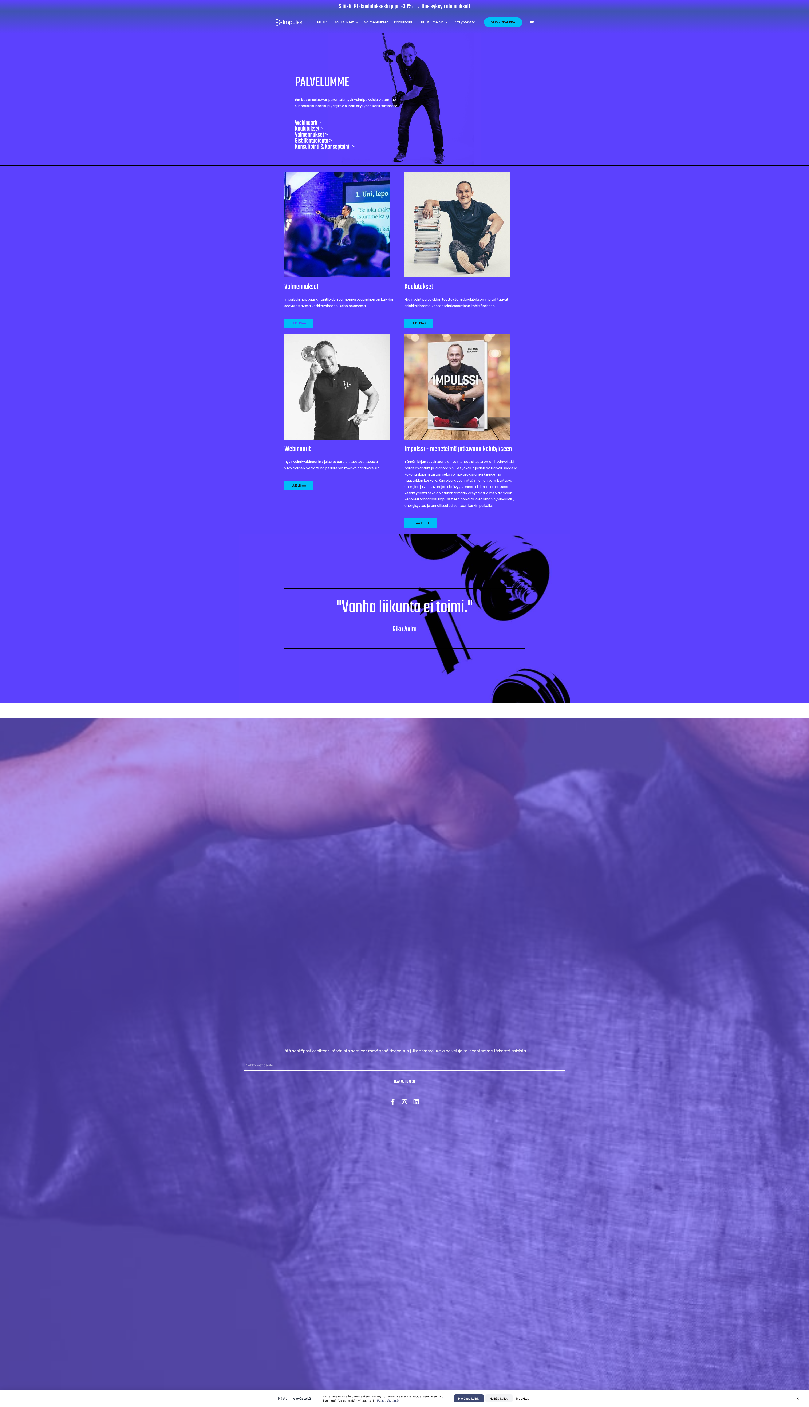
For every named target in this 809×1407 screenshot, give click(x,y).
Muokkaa (522, 1398)
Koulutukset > (309, 129)
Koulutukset (344, 22)
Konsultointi (403, 22)
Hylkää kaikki (499, 1398)
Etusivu (322, 22)
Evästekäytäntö (388, 1400)
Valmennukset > (311, 135)
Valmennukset (376, 22)
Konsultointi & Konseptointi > (325, 147)
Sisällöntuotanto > (313, 141)
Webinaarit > (308, 123)
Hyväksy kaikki (469, 1398)
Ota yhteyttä (464, 22)
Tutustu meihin (431, 22)
